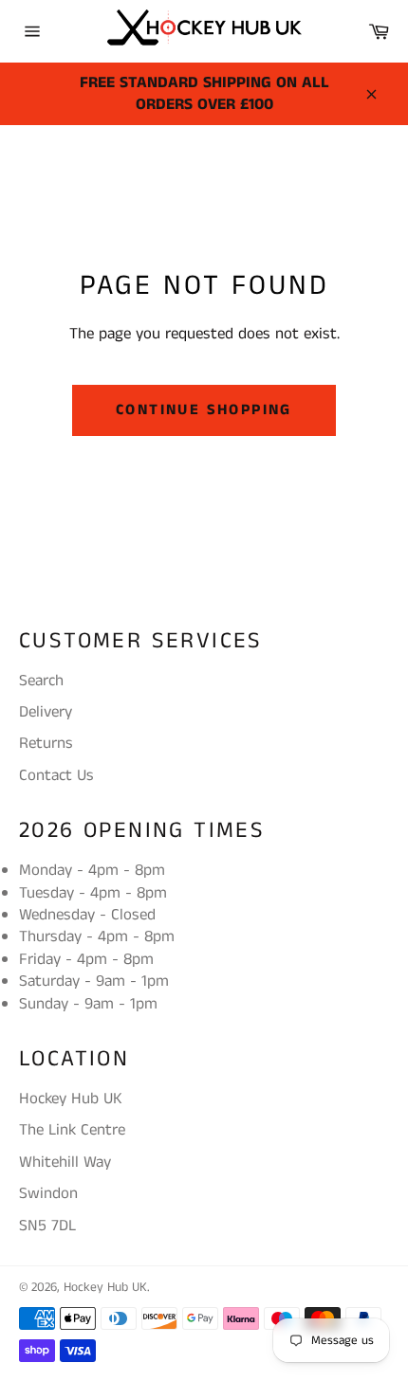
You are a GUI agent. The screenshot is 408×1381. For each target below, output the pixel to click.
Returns (46, 743)
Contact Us (56, 775)
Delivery (45, 711)
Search (41, 680)
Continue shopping (204, 410)
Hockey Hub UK (105, 1288)
